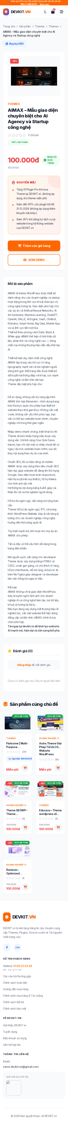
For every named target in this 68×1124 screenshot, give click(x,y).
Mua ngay (45, 3)
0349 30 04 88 (22, 966)
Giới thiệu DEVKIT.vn (14, 1025)
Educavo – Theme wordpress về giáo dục (50, 812)
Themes (40, 26)
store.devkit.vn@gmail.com (21, 1066)
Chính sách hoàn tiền (15, 982)
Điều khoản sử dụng (15, 1038)
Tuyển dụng (10, 1031)
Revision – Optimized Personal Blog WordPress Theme (15, 871)
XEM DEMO (36, 260)
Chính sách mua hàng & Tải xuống (23, 995)
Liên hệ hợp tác (12, 1044)
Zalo (17, 947)
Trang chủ (9, 26)
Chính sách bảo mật (14, 1008)
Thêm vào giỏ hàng (36, 246)
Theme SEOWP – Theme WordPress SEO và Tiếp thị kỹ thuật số (17, 812)
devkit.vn (28, 626)
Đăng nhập (24, 664)
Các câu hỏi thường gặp (17, 976)
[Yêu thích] (26, 731)
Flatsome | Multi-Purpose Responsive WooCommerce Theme (17, 745)
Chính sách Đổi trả (13, 1002)
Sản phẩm (25, 26)
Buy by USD (16, 43)
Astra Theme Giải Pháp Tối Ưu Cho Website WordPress (50, 749)
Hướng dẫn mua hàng (15, 989)
